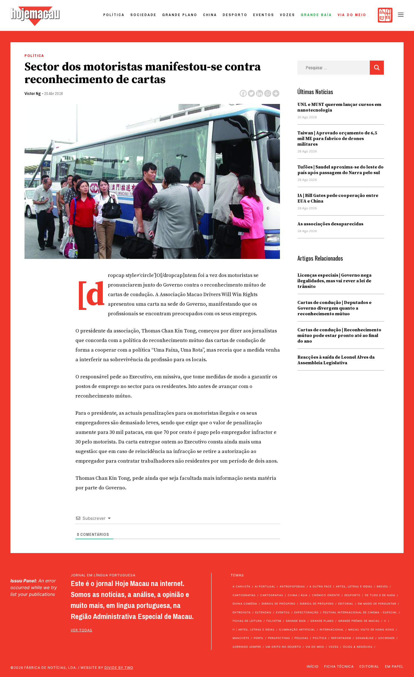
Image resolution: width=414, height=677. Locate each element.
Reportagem (341, 638)
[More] (275, 93)
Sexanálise (365, 638)
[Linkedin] (259, 93)
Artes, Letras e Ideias (354, 586)
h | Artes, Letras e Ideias (254, 629)
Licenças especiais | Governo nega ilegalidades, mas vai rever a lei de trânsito (334, 280)
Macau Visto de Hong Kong (371, 629)
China (210, 14)
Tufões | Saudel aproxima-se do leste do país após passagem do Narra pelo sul (340, 170)
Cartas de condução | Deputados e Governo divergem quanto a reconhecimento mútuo (334, 308)
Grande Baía (316, 14)
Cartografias (244, 595)
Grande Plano (179, 14)
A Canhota (241, 586)
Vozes (287, 14)
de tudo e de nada (380, 595)
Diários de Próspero (278, 603)
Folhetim (273, 620)
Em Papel (394, 666)
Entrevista (242, 612)
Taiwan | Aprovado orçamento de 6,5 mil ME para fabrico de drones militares (337, 138)
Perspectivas (279, 638)
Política (114, 14)
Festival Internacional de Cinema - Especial (360, 612)
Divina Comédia (245, 603)
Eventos (263, 14)
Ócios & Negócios (358, 646)
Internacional (332, 629)
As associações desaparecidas (330, 224)
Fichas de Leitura (247, 620)
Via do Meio (352, 14)
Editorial (345, 603)
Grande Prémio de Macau (359, 620)
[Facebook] (243, 93)
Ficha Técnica (339, 666)
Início (313, 666)
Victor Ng (33, 93)
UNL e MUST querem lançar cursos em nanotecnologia (339, 107)
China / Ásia (298, 595)
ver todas (81, 630)
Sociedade (143, 14)
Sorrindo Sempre (247, 646)
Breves (382, 586)
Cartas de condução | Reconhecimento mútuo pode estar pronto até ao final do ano (339, 335)
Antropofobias (292, 586)
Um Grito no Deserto (283, 646)
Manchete (241, 638)
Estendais (263, 612)
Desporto (235, 14)
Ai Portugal (265, 586)
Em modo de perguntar (377, 603)
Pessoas (301, 638)
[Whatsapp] (267, 93)
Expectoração (306, 612)
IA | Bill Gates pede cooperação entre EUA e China (337, 198)
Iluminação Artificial (297, 629)
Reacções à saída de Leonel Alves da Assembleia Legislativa (336, 360)
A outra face (320, 586)
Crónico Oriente (326, 595)
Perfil (259, 638)
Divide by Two (118, 667)
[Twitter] (251, 93)
